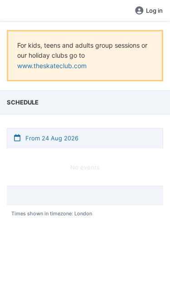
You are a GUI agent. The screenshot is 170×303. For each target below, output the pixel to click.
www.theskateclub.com (52, 66)
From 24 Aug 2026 (51, 138)
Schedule (23, 102)
